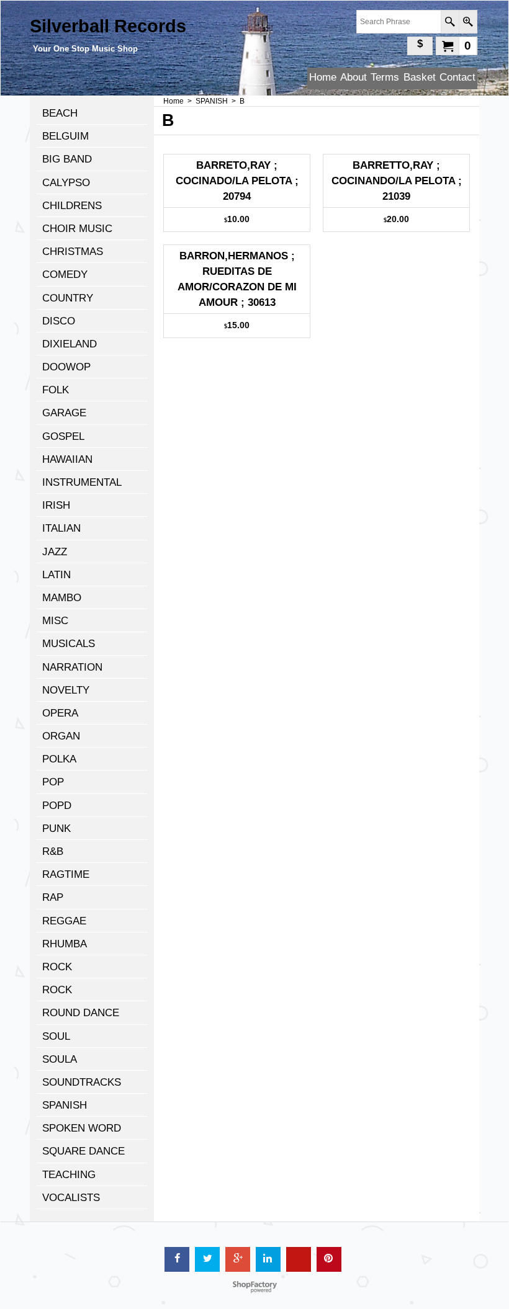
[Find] (450, 22)
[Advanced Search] (468, 22)
